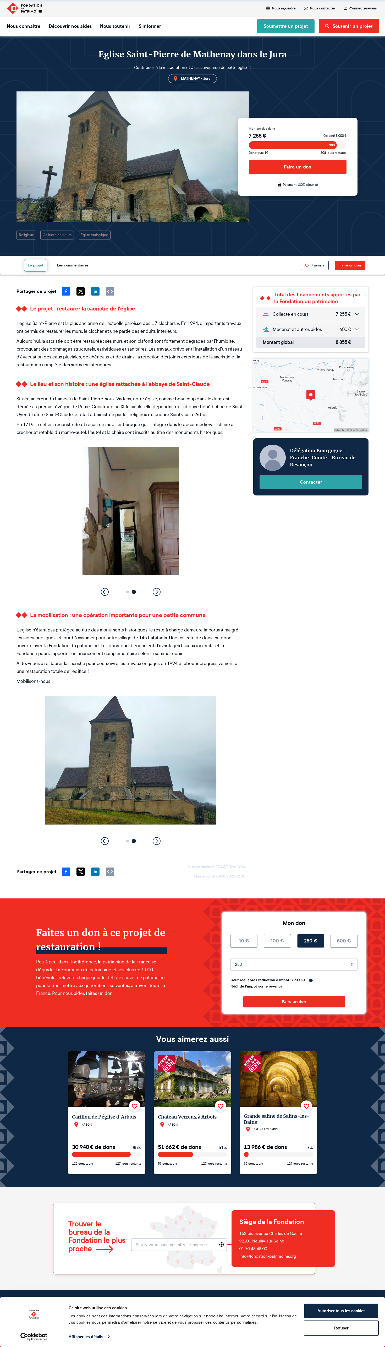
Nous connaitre (23, 26)
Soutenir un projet (353, 26)
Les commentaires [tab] (73, 265)
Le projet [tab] (35, 265)
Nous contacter (322, 8)
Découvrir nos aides (70, 26)
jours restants (333, 153)
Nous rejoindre (284, 8)
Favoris (318, 265)
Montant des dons (262, 128)
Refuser (341, 1328)
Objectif (334, 136)
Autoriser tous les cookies (341, 1310)
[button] (127, 592)
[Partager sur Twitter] (80, 291)
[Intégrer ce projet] (110, 291)
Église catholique (94, 235)
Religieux (26, 235)
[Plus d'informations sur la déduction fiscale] (311, 980)
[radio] (243, 941)
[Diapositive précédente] (105, 592)
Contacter (311, 482)
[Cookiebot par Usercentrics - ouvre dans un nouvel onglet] (34, 1337)
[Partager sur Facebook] (66, 291)
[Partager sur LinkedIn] (95, 291)
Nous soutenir (115, 26)
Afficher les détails (86, 1336)
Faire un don (297, 167)
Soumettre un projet (286, 26)
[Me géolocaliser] (222, 1244)
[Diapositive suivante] (157, 592)
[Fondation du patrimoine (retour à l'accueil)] (24, 8)
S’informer (150, 26)
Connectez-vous (363, 8)
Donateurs (258, 153)
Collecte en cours (57, 235)
